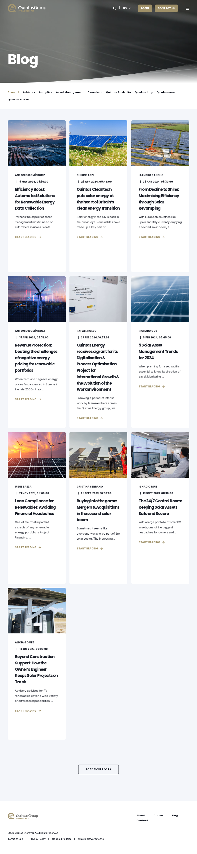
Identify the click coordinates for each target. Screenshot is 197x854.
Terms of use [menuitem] (15, 839)
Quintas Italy (144, 92)
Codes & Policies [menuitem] (62, 839)
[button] (98, 769)
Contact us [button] (166, 8)
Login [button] (145, 8)
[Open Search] (115, 8)
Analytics (45, 92)
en (125, 8)
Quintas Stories (18, 99)
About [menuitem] (140, 815)
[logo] (23, 816)
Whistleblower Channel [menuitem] (91, 839)
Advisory (29, 92)
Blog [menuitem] (175, 815)
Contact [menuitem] (142, 820)
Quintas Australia (118, 92)
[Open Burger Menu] (187, 8)
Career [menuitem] (158, 815)
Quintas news (166, 92)
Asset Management (70, 92)
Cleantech (95, 92)
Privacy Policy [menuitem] (38, 839)
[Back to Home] (27, 8)
